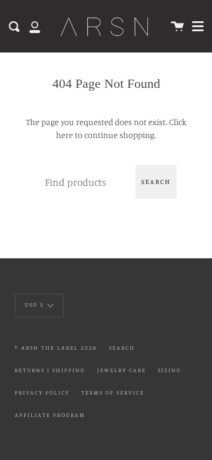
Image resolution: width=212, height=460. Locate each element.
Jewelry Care (121, 370)
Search (156, 182)
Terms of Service (112, 392)
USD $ (34, 304)
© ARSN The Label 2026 (56, 347)
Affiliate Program (50, 415)
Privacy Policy (42, 392)
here (64, 135)
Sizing (169, 370)
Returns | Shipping (50, 370)
